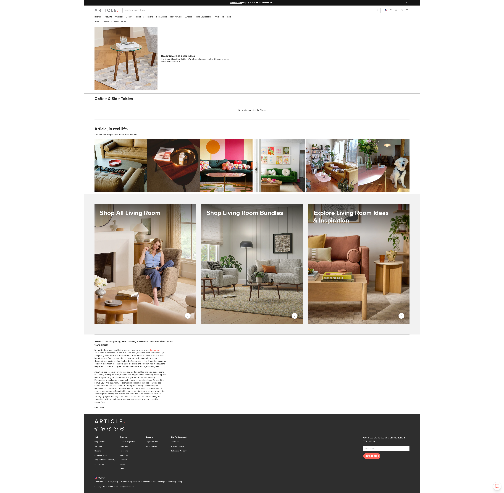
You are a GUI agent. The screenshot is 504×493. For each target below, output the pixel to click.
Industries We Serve (179, 451)
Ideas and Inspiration (401, 316)
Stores (122, 469)
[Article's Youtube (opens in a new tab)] (122, 429)
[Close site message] (407, 2)
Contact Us (99, 464)
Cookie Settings (158, 482)
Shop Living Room (188, 316)
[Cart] (407, 11)
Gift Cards (124, 446)
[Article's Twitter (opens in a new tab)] (116, 429)
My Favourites (151, 446)
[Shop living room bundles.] (252, 264)
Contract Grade (177, 446)
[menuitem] (97, 17)
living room (155, 350)
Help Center (99, 442)
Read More (99, 407)
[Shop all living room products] (145, 264)
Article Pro (175, 442)
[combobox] (385, 10)
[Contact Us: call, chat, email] (391, 10)
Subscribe (372, 456)
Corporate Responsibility (104, 460)
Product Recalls (100, 455)
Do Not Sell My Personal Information (135, 482)
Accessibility (171, 482)
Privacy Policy (112, 482)
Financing (124, 451)
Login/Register (152, 442)
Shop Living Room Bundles (294, 316)
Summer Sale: (236, 3)
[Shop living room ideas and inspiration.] (359, 264)
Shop (180, 482)
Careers (123, 464)
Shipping (98, 446)
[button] (391, 10)
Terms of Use (100, 482)
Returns (97, 451)
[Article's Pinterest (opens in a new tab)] (103, 429)
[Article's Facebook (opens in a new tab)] (109, 429)
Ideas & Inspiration (127, 442)
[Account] (396, 10)
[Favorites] (402, 11)
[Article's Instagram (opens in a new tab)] (96, 429)
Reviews (123, 460)
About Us (124, 455)
